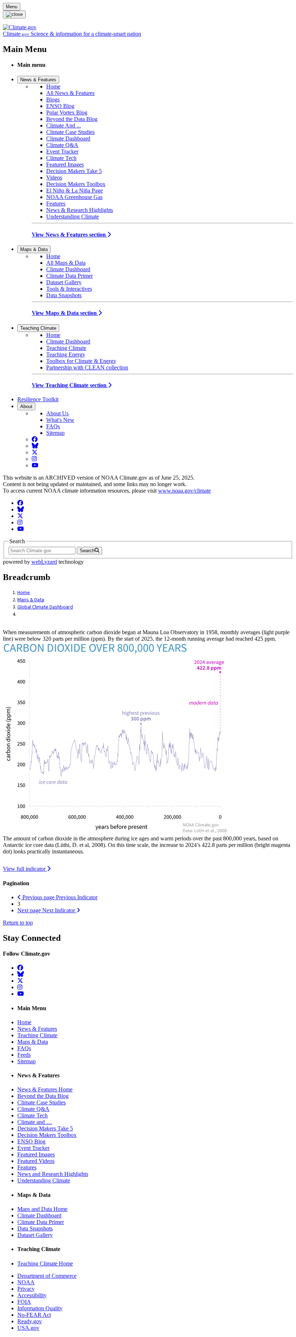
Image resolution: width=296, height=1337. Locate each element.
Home (53, 86)
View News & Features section (69, 235)
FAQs (53, 426)
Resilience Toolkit (37, 399)
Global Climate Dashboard (45, 607)
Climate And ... (63, 125)
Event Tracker (62, 151)
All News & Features (70, 93)
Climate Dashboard (68, 138)
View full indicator (25, 869)
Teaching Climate (38, 328)
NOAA (26, 1282)
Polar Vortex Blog (66, 112)
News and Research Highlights (52, 1174)
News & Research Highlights (79, 210)
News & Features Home (45, 1089)
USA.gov (28, 1328)
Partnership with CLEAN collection (87, 367)
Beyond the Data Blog (71, 119)
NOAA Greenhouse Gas (74, 197)
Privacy (26, 1289)
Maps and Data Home (42, 1209)
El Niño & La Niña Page (74, 190)
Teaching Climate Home (45, 1263)
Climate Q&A (62, 145)
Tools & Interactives (69, 289)
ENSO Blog (60, 106)
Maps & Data (34, 249)
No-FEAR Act (34, 1315)
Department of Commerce (47, 1276)
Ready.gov (29, 1321)
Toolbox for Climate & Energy (81, 361)
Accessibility (32, 1295)
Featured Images (65, 164)
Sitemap (55, 433)
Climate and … (34, 1122)
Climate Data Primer (69, 276)
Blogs (53, 99)
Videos (54, 177)
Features (55, 203)
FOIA (24, 1302)
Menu (11, 6)
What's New (60, 420)
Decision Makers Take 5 (74, 171)
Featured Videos (36, 1161)
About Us (57, 413)
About (26, 406)
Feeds (24, 1055)
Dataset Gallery (64, 282)
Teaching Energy (65, 354)
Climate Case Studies (70, 132)
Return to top (18, 923)
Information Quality (39, 1308)
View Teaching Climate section (70, 385)
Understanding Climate (72, 216)
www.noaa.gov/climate (184, 491)
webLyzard (44, 562)
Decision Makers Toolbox (75, 184)
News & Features (38, 79)
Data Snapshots (64, 295)
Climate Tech (61, 158)
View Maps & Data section (65, 313)
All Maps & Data (66, 263)
